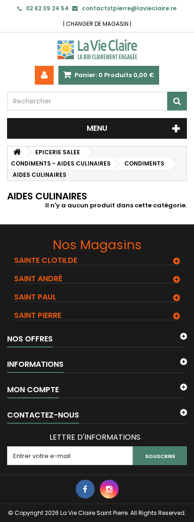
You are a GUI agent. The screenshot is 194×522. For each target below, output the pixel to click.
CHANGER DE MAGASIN (97, 24)
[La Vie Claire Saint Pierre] (97, 49)
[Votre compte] (44, 75)
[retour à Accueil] (17, 152)
